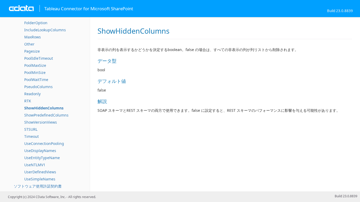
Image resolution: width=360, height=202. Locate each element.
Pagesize (32, 51)
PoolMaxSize (35, 65)
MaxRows (32, 36)
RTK (27, 100)
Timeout (31, 136)
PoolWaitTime (36, 79)
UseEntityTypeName (42, 157)
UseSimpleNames (39, 178)
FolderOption (35, 22)
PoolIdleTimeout (38, 58)
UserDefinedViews (40, 171)
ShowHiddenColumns (44, 107)
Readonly (32, 93)
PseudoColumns (38, 86)
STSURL (30, 129)
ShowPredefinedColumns (46, 115)
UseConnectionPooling (44, 143)
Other (29, 44)
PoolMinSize (35, 72)
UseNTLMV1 (34, 164)
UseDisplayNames (40, 150)
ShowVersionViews (40, 122)
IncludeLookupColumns (45, 29)
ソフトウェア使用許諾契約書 (38, 186)
